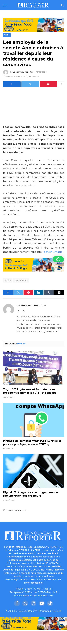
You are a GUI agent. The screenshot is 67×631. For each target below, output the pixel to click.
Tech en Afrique (52, 251)
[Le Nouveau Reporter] (33, 5)
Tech (6, 35)
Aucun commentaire (15, 76)
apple (8, 280)
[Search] (62, 5)
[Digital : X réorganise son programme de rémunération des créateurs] (33, 471)
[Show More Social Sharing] (61, 84)
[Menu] (5, 5)
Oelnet (57, 611)
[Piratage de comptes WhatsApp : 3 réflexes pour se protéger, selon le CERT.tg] (33, 420)
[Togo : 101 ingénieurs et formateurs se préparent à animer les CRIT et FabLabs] (33, 368)
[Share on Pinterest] (48, 84)
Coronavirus (21, 280)
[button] (58, 259)
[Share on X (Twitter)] (30, 84)
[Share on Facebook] (12, 84)
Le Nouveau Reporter (23, 72)
